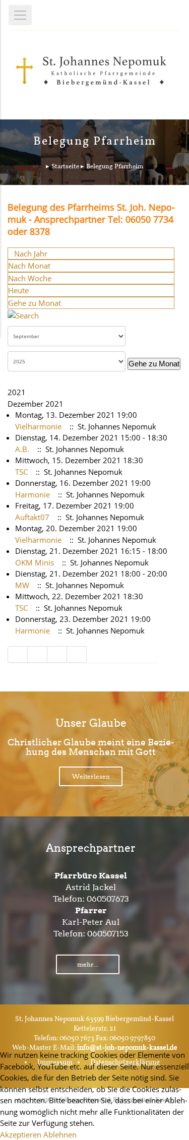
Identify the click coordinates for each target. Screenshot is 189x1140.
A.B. (22, 449)
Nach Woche (29, 278)
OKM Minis (34, 562)
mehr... (87, 964)
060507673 (108, 899)
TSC (21, 472)
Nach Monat (29, 266)
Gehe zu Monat (34, 303)
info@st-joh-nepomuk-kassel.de (127, 1048)
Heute (18, 290)
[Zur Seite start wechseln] (18, 654)
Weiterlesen (91, 776)
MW (22, 585)
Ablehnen (60, 1134)
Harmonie (32, 494)
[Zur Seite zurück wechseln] (37, 654)
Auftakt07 (32, 517)
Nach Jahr (30, 253)
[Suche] (23, 314)
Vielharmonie (38, 426)
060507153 (108, 933)
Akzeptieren (20, 1134)
